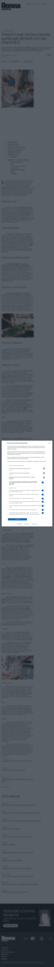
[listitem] (27, 465)
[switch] (43, 468)
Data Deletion (19, 523)
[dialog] (27, 483)
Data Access (27, 523)
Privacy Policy (34, 523)
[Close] (50, 443)
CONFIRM (17, 519)
